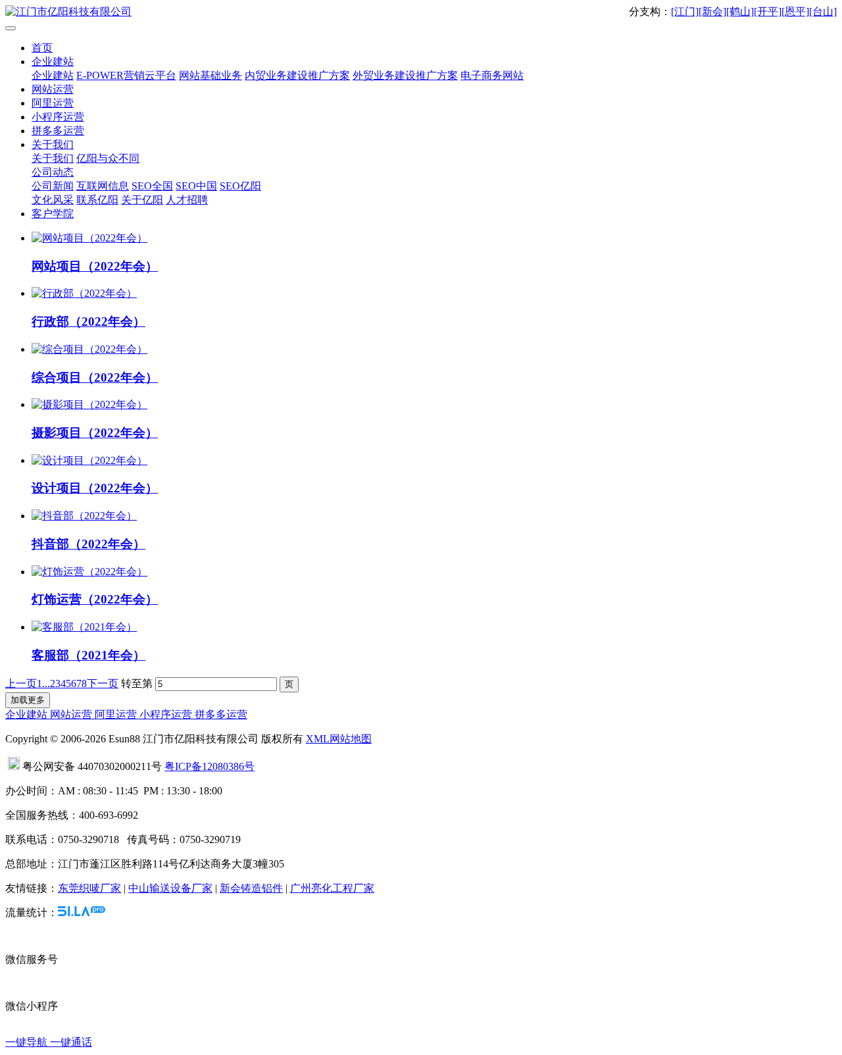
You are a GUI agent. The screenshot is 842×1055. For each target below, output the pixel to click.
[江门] (685, 11)
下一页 (102, 683)
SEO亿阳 (240, 186)
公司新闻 (53, 186)
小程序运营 (58, 116)
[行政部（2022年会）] (84, 293)
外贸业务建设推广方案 (405, 75)
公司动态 (53, 172)
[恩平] (795, 11)
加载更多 (28, 700)
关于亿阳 (142, 199)
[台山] (823, 11)
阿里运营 (53, 103)
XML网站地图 (339, 738)
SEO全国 (152, 186)
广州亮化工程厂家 (332, 888)
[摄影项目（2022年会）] (89, 404)
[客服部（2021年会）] (84, 626)
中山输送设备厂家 (170, 888)
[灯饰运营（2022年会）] (89, 571)
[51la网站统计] (81, 912)
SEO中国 (196, 186)
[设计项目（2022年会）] (89, 460)
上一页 (21, 683)
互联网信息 (102, 186)
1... (43, 683)
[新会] (712, 11)
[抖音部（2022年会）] (84, 515)
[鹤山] (740, 11)
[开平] (767, 11)
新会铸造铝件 (251, 888)
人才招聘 (187, 199)
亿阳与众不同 (107, 158)
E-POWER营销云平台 (126, 75)
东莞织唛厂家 (89, 888)
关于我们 (53, 144)
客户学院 (53, 213)
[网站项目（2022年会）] (89, 238)
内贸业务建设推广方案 (297, 75)
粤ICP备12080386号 (209, 766)
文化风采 (53, 199)
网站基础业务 (210, 75)
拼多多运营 (58, 130)
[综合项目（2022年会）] (89, 349)
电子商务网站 (492, 75)
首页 (42, 47)
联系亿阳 (97, 199)
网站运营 (53, 89)
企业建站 (53, 61)
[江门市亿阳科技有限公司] (421, 12)
